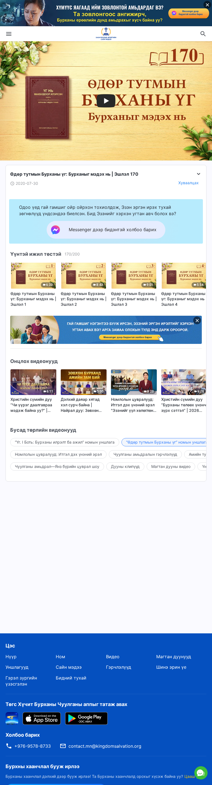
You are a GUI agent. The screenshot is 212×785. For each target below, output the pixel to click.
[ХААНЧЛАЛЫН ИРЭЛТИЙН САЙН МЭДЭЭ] (106, 33)
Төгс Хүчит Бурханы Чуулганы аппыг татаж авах (66, 704)
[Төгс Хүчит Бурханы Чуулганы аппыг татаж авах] (12, 718)
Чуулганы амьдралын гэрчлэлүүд (145, 454)
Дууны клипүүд (125, 466)
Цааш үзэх (194, 776)
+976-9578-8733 (32, 746)
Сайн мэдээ (69, 667)
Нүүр (11, 656)
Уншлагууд (17, 667)
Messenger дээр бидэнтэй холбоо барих (156, 748)
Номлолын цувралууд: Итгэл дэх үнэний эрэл (58, 454)
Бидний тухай (71, 678)
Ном (60, 656)
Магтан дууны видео (170, 466)
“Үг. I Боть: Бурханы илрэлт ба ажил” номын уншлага (65, 442)
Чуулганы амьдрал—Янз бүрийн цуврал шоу (57, 466)
